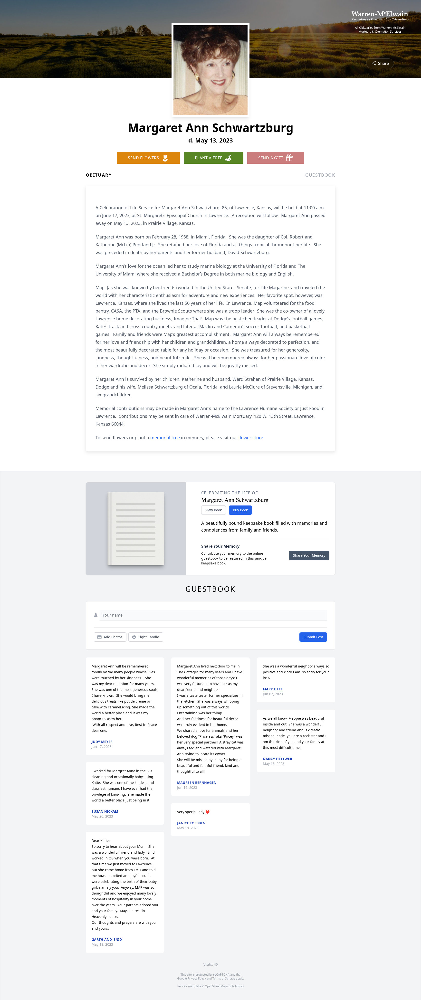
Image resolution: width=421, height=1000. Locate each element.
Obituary (99, 175)
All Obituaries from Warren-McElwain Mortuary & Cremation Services (380, 30)
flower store (250, 437)
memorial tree (165, 437)
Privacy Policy (197, 978)
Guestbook (320, 175)
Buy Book (240, 510)
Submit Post (313, 637)
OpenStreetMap (216, 986)
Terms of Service (223, 978)
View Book (213, 510)
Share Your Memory (309, 555)
